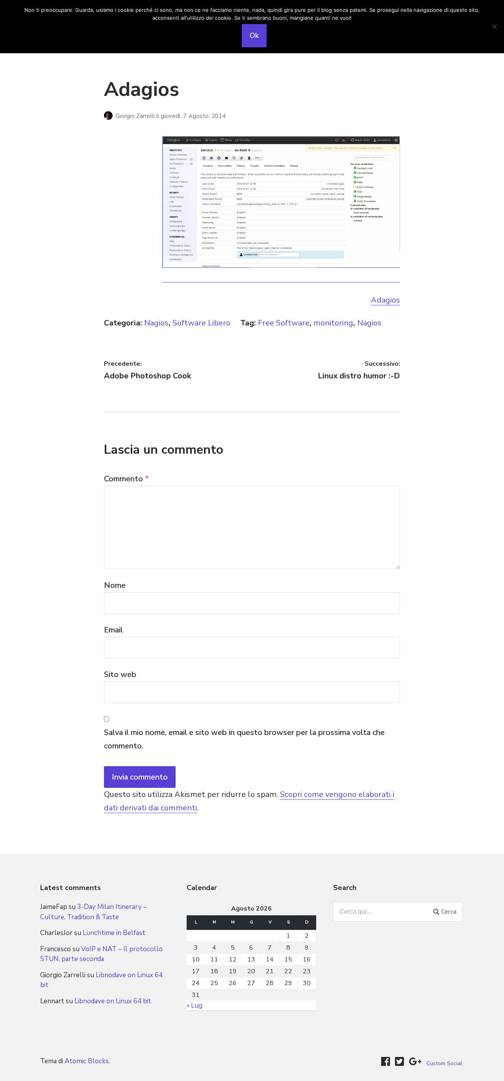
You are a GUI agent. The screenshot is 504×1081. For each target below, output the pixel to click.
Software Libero (201, 323)
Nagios (156, 323)
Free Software (283, 323)
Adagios (385, 300)
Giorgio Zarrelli (135, 116)
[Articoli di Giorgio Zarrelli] (109, 116)
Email (113, 630)
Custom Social (444, 1063)
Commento (126, 478)
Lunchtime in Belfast (114, 932)
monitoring (333, 323)
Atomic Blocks (87, 1061)
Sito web (120, 674)
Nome (115, 585)
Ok (254, 35)
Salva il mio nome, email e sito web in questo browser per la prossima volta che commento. (244, 739)
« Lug (194, 1005)
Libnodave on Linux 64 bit (112, 1001)
